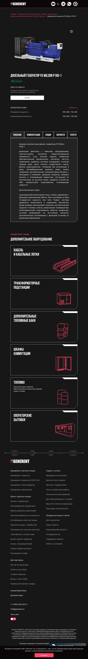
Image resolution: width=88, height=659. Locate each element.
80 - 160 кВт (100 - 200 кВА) (65, 209)
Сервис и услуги (53, 471)
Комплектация (33, 135)
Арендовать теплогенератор (23, 485)
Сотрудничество (53, 534)
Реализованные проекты (56, 529)
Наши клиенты (52, 525)
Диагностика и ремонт (56, 480)
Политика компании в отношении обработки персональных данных (44, 643)
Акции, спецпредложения (21, 544)
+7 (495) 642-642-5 (19, 604)
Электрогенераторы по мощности (25, 515)
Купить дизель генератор (21, 539)
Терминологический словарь (23, 584)
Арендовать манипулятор (21, 490)
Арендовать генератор (20, 475)
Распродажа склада (19, 553)
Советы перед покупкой (21, 548)
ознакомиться (71, 223)
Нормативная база (18, 591)
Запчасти (60, 135)
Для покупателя (53, 520)
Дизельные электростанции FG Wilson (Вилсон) (28, 16)
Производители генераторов (23, 506)
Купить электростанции (21, 496)
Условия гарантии (18, 574)
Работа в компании (54, 544)
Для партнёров (17, 560)
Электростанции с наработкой (24, 525)
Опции (48, 135)
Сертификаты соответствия (22, 534)
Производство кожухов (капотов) (25, 529)
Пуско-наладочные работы (57, 490)
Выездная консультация (56, 475)
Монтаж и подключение (56, 485)
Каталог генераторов (49, 14)
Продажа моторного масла (57, 515)
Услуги (73, 135)
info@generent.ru (17, 609)
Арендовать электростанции (23, 471)
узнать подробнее (69, 216)
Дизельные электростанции (29, 14)
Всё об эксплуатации (19, 565)
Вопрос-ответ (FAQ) (19, 579)
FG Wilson (73, 120)
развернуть (73, 107)
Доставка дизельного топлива (59, 499)
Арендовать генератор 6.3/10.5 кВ (25, 480)
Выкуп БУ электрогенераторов (59, 504)
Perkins (74, 129)
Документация (17, 595)
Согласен (44, 655)
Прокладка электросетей (57, 508)
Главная (14, 14)
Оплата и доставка (19, 569)
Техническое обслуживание (58, 494)
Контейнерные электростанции (24, 520)
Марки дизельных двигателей (23, 511)
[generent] (18, 4)
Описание (17, 135)
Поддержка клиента (54, 539)
